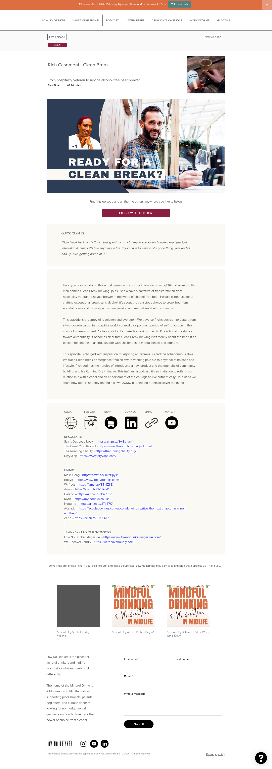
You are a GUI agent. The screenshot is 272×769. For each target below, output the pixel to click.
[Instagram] (83, 744)
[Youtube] (94, 744)
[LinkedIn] (105, 744)
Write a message (134, 693)
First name (131, 659)
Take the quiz (179, 4)
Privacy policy (215, 754)
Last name (182, 659)
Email (128, 676)
